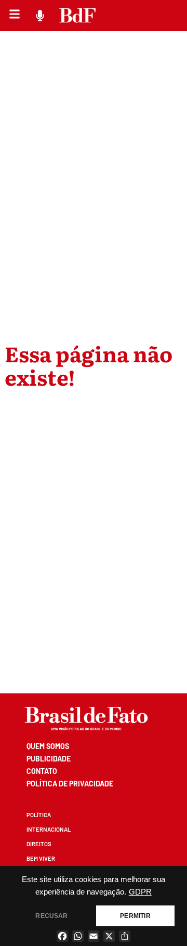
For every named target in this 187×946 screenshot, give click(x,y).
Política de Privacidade (69, 783)
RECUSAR (51, 915)
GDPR (140, 892)
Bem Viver (40, 858)
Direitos (38, 843)
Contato (41, 771)
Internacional (48, 829)
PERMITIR (135, 915)
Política (38, 814)
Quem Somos (47, 746)
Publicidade (48, 758)
